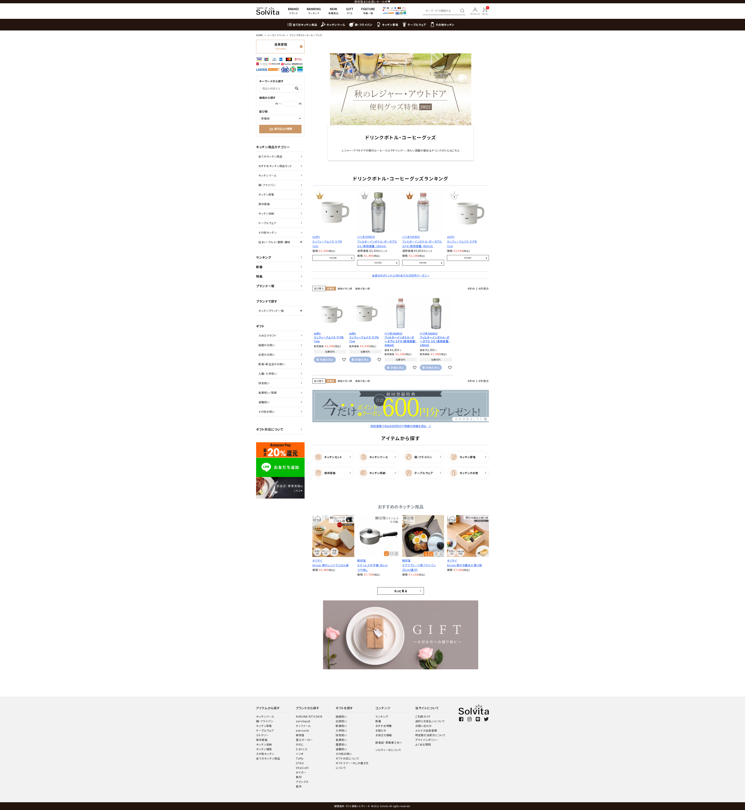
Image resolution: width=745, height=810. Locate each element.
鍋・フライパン (266, 185)
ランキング (263, 257)
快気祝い (264, 383)
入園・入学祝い (267, 374)
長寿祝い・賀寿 (267, 393)
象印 (298, 777)
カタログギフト (267, 335)
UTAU (300, 763)
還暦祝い (341, 744)
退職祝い (264, 402)
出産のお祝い (266, 354)
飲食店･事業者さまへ (388, 742)
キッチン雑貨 (264, 749)
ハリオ (299, 754)
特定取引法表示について (430, 735)
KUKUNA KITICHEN (309, 716)
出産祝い (341, 721)
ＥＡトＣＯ (302, 749)
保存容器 (264, 204)
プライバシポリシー (426, 740)
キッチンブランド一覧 (271, 311)
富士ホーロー (304, 740)
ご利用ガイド (423, 716)
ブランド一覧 (265, 286)
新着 (259, 267)
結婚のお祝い (266, 345)
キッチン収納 (266, 213)
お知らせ (380, 730)
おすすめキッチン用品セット (275, 166)
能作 (298, 786)
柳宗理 (300, 735)
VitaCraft (302, 768)
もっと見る (400, 591)
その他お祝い (266, 412)
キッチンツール (267, 175)
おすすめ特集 (383, 726)
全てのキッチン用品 (270, 156)
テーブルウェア (267, 223)
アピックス (302, 782)
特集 (259, 276)
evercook (302, 730)
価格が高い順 (362, 288)
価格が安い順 (345, 288)
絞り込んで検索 (280, 129)
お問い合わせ (423, 726)
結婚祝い (341, 716)
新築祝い (341, 726)
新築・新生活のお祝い (271, 364)
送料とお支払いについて (430, 721)
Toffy (299, 758)
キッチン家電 (266, 194)
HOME (259, 35)
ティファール (303, 726)
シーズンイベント (276, 35)
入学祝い (341, 730)
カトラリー (262, 735)
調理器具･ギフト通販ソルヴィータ (352, 806)
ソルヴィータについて (388, 750)
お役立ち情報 (383, 735)
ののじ (300, 744)
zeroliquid (303, 721)
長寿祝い (341, 740)
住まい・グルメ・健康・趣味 (274, 242)
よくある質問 (423, 744)
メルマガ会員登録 (426, 730)
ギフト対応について (269, 429)
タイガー (301, 772)
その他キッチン (267, 232)
